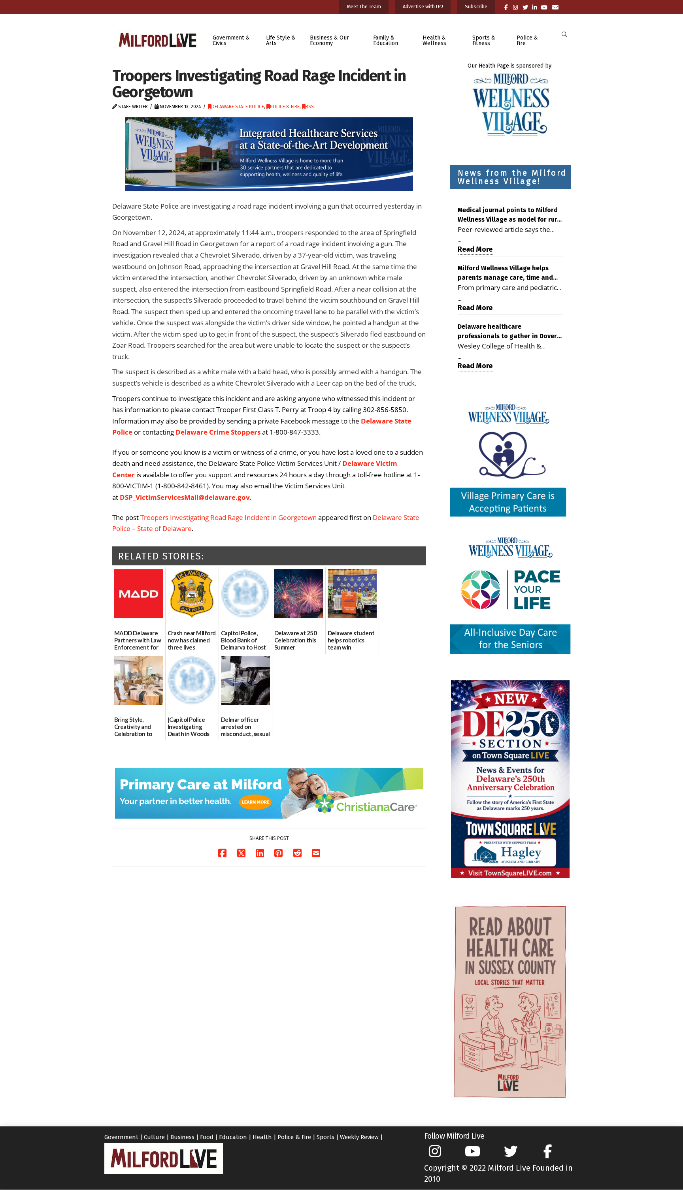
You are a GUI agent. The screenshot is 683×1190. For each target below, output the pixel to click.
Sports (325, 1137)
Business (182, 1137)
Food (206, 1137)
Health (262, 1137)
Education (233, 1137)
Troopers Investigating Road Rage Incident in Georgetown (228, 517)
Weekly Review (359, 1137)
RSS (310, 106)
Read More (475, 249)
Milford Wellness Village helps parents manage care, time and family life (505, 273)
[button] (564, 34)
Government (121, 1137)
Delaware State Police (237, 106)
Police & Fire (285, 106)
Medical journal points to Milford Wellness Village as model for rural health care (510, 215)
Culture (154, 1137)
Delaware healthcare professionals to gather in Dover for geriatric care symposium (507, 332)
